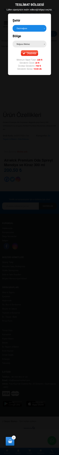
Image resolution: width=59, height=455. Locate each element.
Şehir (16, 20)
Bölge (17, 36)
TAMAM (30, 53)
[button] (29, 28)
